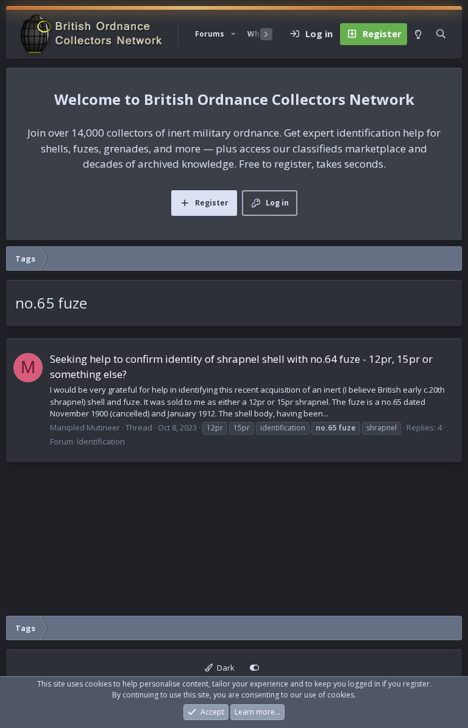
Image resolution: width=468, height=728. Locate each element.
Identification (101, 441)
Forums (209, 34)
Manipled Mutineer (85, 427)
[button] (233, 34)
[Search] (441, 34)
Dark (225, 667)
